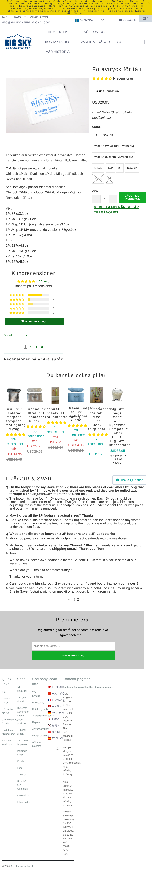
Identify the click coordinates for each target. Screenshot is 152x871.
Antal (95, 190)
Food (19, 768)
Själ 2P (132, 168)
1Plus (98, 168)
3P (109, 178)
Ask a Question (107, 91)
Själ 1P (108, 135)
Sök (4, 692)
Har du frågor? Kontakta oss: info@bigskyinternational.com (25, 20)
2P (119, 168)
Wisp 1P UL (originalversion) (113, 157)
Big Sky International (21, 866)
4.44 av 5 (42, 281)
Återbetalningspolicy (43, 715)
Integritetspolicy (40, 735)
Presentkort (23, 795)
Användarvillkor (40, 729)
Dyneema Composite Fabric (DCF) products (23, 716)
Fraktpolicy (38, 702)
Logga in (129, 19)
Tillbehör (21, 774)
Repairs (36, 722)
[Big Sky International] (18, 42)
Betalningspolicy (41, 709)
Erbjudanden (23, 802)
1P (96, 135)
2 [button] (31, 347)
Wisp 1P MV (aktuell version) (114, 146)
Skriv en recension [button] (34, 321)
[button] (85, 20)
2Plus (98, 178)
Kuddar (21, 761)
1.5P (110, 168)
